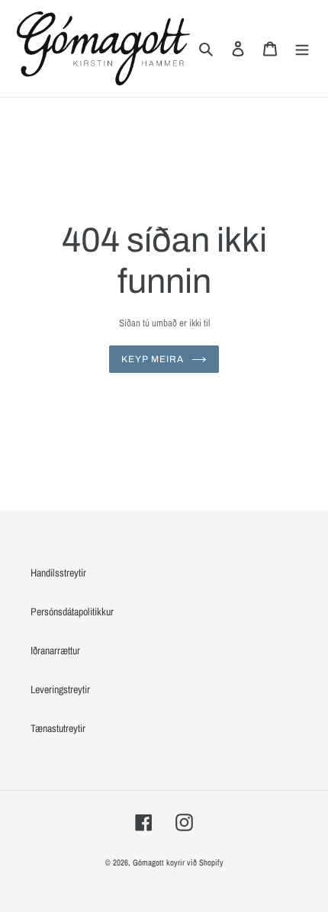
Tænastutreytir (58, 728)
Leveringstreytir (60, 689)
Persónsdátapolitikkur (72, 611)
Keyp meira (152, 359)
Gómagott (148, 862)
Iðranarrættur (55, 650)
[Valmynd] (302, 48)
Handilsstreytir (58, 573)
